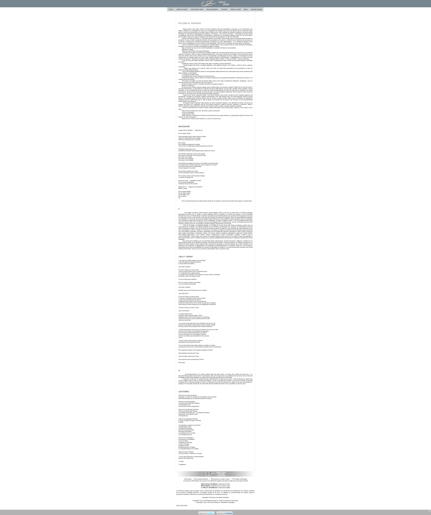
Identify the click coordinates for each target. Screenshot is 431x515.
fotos (246, 9)
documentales (212, 9)
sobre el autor (181, 9)
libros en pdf (236, 9)
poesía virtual (256, 9)
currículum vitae (197, 9)
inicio (171, 9)
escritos (224, 9)
